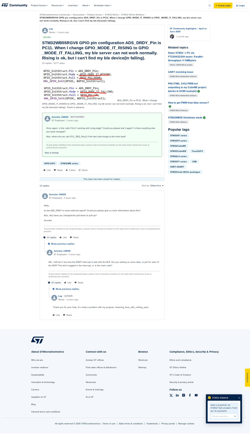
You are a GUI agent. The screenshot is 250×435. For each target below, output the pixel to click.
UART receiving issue (180, 72)
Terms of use (109, 423)
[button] (223, 5)
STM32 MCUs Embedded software (183, 76)
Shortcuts (143, 360)
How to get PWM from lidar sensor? (188, 102)
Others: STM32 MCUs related (181, 65)
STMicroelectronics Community (55, 14)
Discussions (78, 14)
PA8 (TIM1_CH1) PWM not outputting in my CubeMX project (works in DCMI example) (187, 87)
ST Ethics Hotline (178, 367)
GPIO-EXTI (49, 163)
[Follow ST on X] (171, 396)
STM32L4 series (178, 156)
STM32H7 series (178, 135)
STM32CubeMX (178, 146)
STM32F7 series (178, 161)
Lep (51, 29)
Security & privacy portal (181, 382)
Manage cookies (186, 423)
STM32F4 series (178, 141)
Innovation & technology (43, 382)
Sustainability (37, 375)
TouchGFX (197, 151)
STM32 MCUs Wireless (132, 14)
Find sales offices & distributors (101, 367)
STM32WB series (69, 163)
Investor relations (39, 367)
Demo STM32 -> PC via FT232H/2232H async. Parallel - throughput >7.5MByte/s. (186, 57)
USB (194, 161)
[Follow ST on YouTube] (196, 395)
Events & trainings (95, 389)
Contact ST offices (95, 360)
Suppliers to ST (38, 397)
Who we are (37, 360)
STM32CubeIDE (178, 151)
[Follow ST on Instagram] (183, 395)
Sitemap (142, 367)
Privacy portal (168, 423)
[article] (102, 216)
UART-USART (177, 167)
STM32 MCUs (111, 14)
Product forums (94, 14)
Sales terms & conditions (131, 423)
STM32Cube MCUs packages (185, 172)
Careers (35, 389)
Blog (33, 404)
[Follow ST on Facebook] (190, 395)
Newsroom (91, 382)
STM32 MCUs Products (179, 110)
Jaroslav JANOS (60, 117)
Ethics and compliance (181, 360)
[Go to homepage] (52, 343)
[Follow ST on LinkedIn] (177, 395)
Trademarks (152, 423)
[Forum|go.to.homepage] (14, 5)
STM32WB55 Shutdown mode (185, 117)
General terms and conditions (45, 412)
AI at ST (90, 397)
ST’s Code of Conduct (180, 375)
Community (91, 375)
